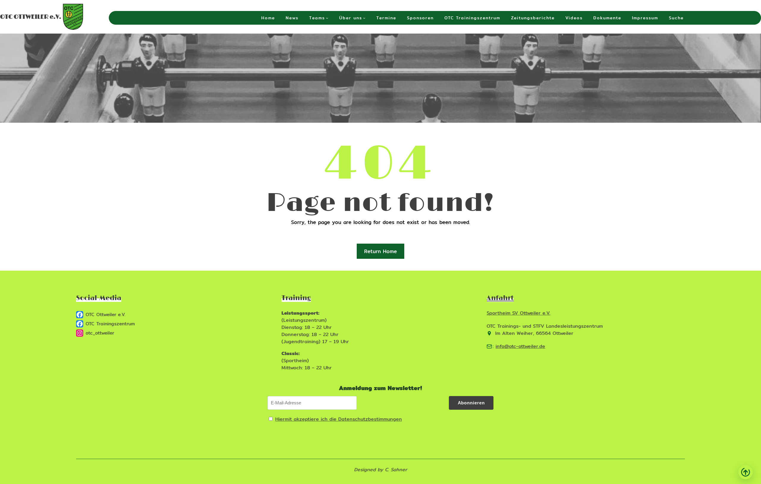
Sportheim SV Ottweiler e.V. (518, 313)
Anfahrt (500, 298)
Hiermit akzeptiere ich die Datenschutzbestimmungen (338, 419)
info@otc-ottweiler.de (520, 346)
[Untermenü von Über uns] (364, 18)
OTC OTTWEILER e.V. (30, 17)
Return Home (380, 251)
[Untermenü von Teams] (327, 18)
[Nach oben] (745, 472)
